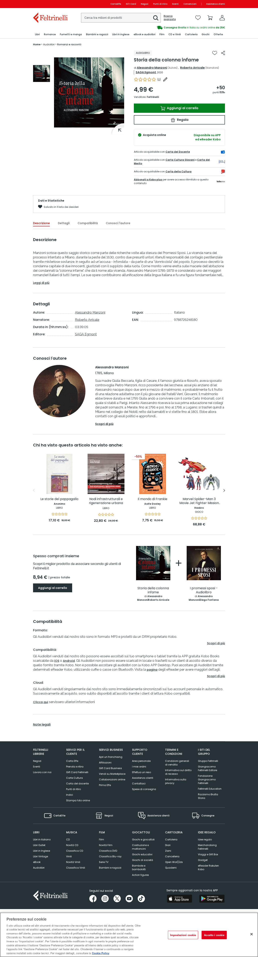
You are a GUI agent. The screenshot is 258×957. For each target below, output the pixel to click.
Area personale (141, 761)
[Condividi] (223, 53)
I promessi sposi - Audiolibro (204, 590)
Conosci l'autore (118, 223)
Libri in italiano (42, 839)
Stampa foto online (78, 800)
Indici (69, 794)
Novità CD (72, 845)
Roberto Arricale (192, 68)
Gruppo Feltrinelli (208, 761)
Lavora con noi (42, 772)
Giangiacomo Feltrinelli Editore (207, 768)
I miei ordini (139, 766)
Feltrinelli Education (210, 788)
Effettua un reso (141, 772)
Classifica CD (74, 850)
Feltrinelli (153, 97)
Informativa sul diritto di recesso (178, 772)
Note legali (42, 724)
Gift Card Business (110, 768)
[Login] (222, 17)
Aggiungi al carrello (182, 108)
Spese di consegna (144, 789)
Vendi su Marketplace (112, 774)
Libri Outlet (39, 845)
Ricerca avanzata (170, 17)
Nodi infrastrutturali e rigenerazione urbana (106, 501)
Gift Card (131, 3)
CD (68, 839)
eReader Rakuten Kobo (208, 867)
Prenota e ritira (74, 766)
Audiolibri (39, 867)
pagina (152, 670)
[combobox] (121, 18)
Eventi (175, 3)
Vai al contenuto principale (50, 3)
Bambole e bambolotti (139, 867)
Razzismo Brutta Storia (208, 796)
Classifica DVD (108, 850)
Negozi (144, 3)
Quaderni (171, 867)
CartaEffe (115, 3)
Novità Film (105, 845)
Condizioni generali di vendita (177, 762)
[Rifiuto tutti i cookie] (251, 934)
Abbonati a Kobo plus (148, 179)
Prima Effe (105, 785)
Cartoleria (171, 839)
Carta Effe (72, 761)
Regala (182, 120)
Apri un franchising (110, 757)
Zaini (168, 850)
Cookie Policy (100, 953)
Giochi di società (142, 860)
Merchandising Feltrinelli (207, 846)
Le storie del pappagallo (59, 499)
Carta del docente (77, 783)
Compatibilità (88, 223)
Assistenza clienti (215, 3)
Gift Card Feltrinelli (77, 772)
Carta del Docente (177, 151)
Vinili (69, 856)
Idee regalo (205, 839)
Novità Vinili (73, 862)
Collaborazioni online (112, 779)
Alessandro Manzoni (152, 68)
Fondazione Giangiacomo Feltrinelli (207, 779)
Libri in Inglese (41, 850)
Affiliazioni (105, 762)
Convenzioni (190, 3)
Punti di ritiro (160, 3)
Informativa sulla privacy (175, 781)
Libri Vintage (40, 856)
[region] (129, 934)
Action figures (140, 875)
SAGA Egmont (146, 72)
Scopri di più (104, 424)
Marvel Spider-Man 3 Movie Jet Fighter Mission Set (199, 501)
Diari (168, 845)
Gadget (203, 860)
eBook (37, 862)
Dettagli (64, 223)
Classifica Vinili (75, 867)
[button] (156, 18)
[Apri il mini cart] (210, 17)
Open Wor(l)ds (174, 862)
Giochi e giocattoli (143, 839)
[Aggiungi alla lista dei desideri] (214, 53)
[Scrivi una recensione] (165, 79)
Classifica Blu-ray (110, 856)
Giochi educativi (142, 854)
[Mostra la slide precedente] (33, 490)
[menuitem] (37, 34)
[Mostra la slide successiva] (224, 490)
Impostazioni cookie (183, 935)
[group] (177, 27)
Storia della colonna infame (153, 590)
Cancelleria (172, 856)
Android (69, 661)
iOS (56, 661)
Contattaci (139, 783)
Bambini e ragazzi (110, 867)
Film (101, 839)
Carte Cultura (74, 778)
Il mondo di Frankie (152, 499)
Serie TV (103, 862)
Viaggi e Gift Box (208, 854)
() (159, 79)
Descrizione (41, 223)
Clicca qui (40, 702)
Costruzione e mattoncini (140, 846)
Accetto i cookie (214, 935)
